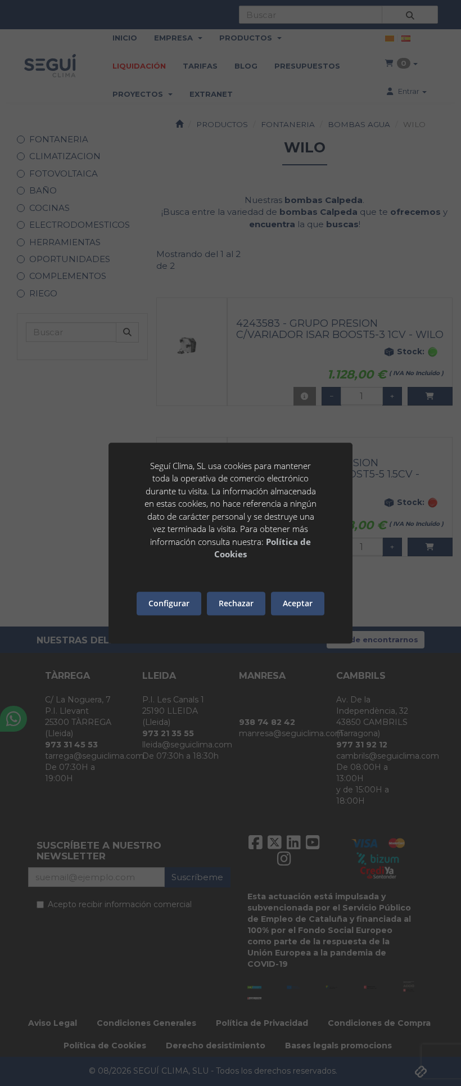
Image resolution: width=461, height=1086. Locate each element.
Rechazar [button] (236, 603)
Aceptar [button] (298, 603)
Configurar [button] (168, 603)
